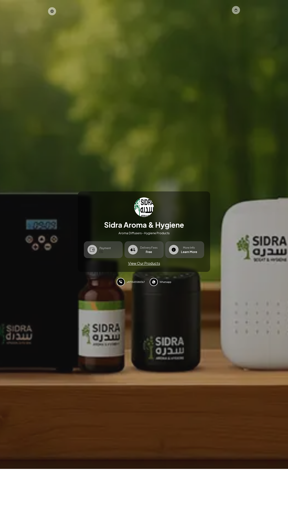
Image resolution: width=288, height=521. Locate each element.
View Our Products (144, 263)
